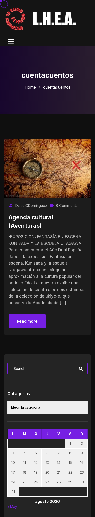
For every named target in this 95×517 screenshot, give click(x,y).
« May (12, 507)
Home (30, 87)
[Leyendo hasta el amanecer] (41, 18)
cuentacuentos (57, 87)
